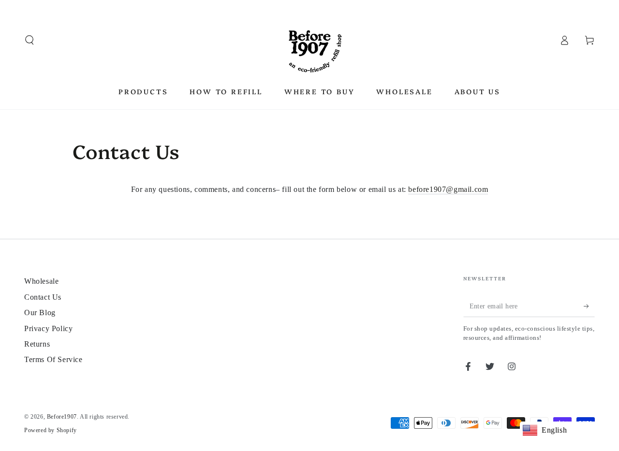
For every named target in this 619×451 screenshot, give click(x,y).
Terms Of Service (53, 359)
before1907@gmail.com (448, 189)
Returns (37, 344)
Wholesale (41, 281)
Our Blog (40, 312)
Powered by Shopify (50, 430)
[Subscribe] (589, 306)
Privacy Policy (48, 328)
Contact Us (42, 297)
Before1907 (62, 416)
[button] (29, 40)
